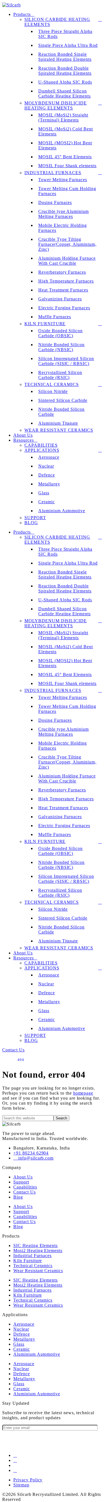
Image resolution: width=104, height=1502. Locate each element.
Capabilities (41, 445)
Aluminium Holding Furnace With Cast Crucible (67, 261)
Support (35, 517)
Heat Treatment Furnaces (63, 290)
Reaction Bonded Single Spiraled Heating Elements (65, 57)
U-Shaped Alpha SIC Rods (65, 82)
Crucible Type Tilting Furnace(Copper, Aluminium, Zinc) (67, 244)
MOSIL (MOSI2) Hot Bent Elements (65, 145)
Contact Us (24, 1192)
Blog (31, 522)
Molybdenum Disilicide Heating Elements (55, 105)
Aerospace (48, 457)
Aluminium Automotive (61, 510)
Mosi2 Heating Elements (37, 1250)
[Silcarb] (11, 4)
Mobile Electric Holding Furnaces (62, 228)
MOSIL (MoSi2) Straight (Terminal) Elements (63, 117)
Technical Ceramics (51, 384)
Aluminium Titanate (58, 423)
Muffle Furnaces (54, 316)
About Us (23, 435)
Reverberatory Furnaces (62, 272)
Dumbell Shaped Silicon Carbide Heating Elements (64, 93)
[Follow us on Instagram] (15, 1460)
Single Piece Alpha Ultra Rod (68, 45)
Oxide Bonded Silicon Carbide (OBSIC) (60, 333)
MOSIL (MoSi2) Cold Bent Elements (65, 131)
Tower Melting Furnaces (62, 179)
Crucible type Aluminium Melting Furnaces (63, 214)
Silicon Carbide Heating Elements (57, 22)
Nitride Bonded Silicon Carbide (61, 412)
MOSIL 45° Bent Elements (65, 156)
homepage (83, 1093)
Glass (43, 492)
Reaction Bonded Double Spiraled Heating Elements (65, 71)
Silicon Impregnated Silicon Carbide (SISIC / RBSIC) (66, 361)
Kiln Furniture (44, 323)
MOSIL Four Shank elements (67, 165)
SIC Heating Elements (35, 1245)
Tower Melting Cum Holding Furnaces (67, 191)
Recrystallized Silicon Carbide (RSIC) (60, 375)
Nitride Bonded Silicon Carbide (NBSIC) (61, 347)
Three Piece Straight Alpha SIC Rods (65, 34)
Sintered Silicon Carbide (62, 400)
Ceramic (46, 501)
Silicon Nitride (53, 391)
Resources (23, 440)
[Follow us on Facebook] (15, 1455)
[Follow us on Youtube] (15, 1470)
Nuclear (46, 466)
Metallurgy (49, 484)
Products (22, 14)
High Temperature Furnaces (66, 281)
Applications (41, 450)
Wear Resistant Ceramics (58, 430)
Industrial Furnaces (52, 172)
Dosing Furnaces (55, 202)
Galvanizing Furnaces (60, 298)
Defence (46, 475)
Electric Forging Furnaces (64, 307)
